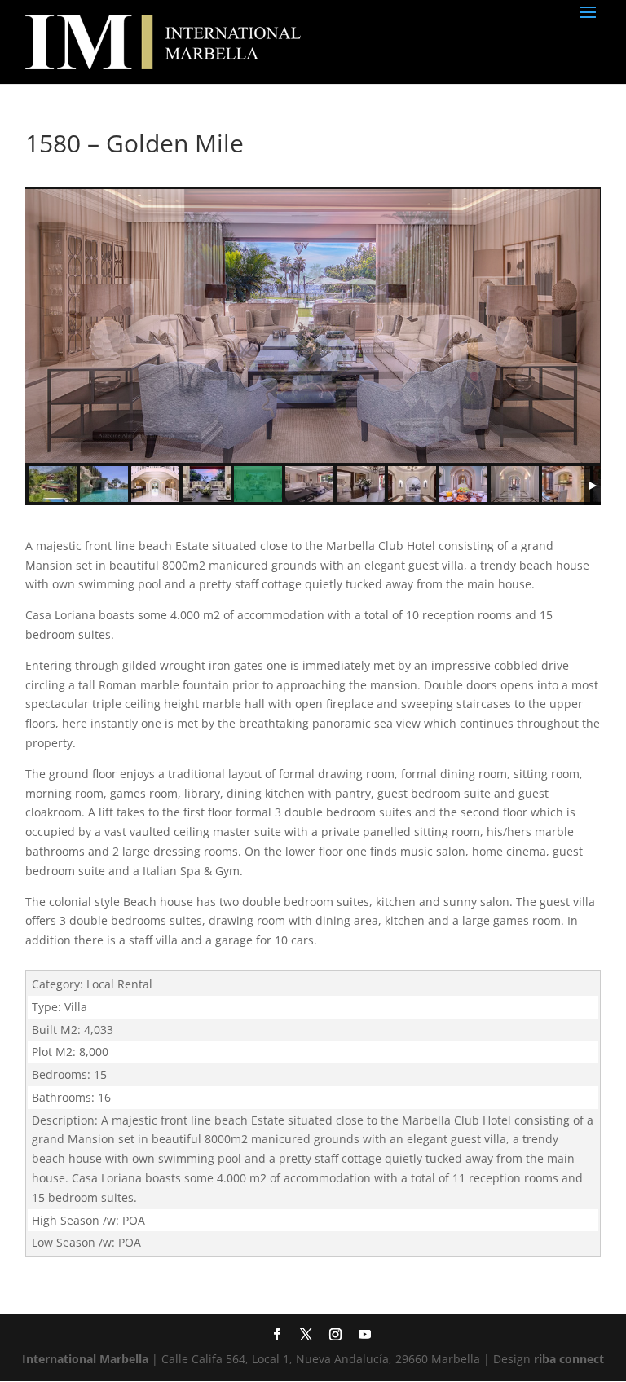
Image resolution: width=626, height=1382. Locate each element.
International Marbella (85, 1359)
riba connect (569, 1359)
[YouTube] (363, 1335)
